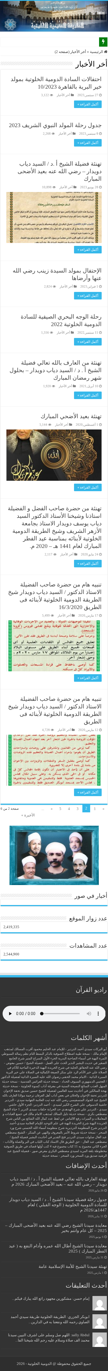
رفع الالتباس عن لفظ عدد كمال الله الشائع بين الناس (47, 1118)
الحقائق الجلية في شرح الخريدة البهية (64, 1067)
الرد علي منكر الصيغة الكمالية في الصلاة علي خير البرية (42, 1072)
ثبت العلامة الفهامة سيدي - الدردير (27, 1100)
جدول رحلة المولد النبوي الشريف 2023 (55, 125)
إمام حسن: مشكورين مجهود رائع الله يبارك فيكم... (51, 1298)
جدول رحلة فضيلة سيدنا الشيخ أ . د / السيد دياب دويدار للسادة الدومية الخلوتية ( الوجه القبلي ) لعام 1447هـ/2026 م (58, 1204)
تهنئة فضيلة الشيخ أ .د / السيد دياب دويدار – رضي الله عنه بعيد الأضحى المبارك (60, 171)
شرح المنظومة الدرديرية (81, 1127)
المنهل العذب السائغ (94, 1086)
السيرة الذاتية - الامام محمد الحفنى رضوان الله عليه (73, 1076)
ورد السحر (82, 1155)
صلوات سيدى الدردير (80, 1137)
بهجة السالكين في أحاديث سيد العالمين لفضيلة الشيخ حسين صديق (64, 1090)
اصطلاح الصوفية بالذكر (60, 1053)
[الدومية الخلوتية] (54, 16)
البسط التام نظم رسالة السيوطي (22, 1053)
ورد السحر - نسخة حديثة (58, 1155)
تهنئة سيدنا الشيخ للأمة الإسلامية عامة (73, 1266)
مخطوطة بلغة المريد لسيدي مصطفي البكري (77, 1151)
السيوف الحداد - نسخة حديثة (62, 1081)
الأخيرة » (28, 815)
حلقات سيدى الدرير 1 (32, 1109)
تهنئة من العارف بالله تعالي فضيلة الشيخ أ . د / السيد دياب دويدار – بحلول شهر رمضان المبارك (56, 370)
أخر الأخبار (63, 95)
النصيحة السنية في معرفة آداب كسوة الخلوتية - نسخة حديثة (41, 1086)
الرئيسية (97, 52)
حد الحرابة (54, 1109)
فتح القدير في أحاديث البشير (47, 1137)
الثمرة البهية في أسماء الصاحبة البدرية (82, 1058)
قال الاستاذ (57, 1141)
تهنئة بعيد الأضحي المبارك (71, 416)
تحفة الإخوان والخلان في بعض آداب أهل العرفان (66, 1095)
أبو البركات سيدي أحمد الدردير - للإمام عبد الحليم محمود (70, 1049)
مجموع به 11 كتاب (79, 1146)
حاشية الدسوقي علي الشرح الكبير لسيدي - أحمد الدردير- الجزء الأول (62, 1104)
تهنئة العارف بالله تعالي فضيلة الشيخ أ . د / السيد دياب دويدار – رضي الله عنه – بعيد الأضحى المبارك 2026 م (58, 1181)
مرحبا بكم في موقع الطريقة (75, 42)
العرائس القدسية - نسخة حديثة (22, 1081)
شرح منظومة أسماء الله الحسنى (43, 1127)
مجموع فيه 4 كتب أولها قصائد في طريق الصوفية (35, 1146)
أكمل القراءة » (87, 104)
